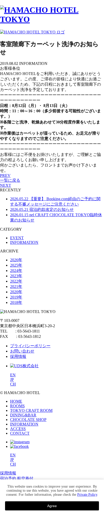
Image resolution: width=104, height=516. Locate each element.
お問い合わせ (22, 351)
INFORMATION (24, 424)
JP (12, 379)
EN (13, 375)
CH (13, 384)
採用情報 (18, 356)
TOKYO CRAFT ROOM (31, 410)
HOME (16, 401)
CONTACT (20, 433)
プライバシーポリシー (30, 346)
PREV (5, 175)
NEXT (5, 185)
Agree (52, 506)
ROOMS (17, 406)
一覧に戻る (10, 180)
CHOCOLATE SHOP (28, 419)
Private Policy (87, 494)
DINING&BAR (23, 415)
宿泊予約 (8, 478)
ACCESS (18, 429)
